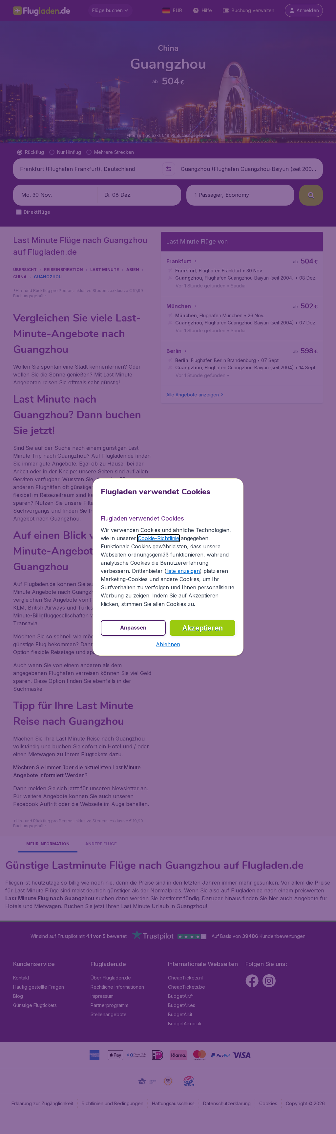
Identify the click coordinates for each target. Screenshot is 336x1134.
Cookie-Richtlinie (158, 538)
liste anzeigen (183, 571)
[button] (168, 644)
